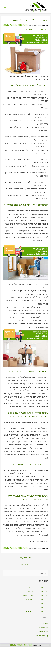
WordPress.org (42, 636)
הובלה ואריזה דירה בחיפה (38, 591)
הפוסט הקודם (25, 558)
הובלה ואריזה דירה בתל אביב (37, 611)
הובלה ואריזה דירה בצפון (38, 607)
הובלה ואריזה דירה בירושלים (37, 29)
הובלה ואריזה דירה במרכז (38, 603)
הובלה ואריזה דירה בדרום (38, 587)
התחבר (45, 624)
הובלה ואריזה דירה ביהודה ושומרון (35, 595)
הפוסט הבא (25, 564)
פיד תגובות (43, 632)
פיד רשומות (43, 628)
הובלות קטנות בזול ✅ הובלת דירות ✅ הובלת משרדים (37, 11)
